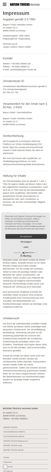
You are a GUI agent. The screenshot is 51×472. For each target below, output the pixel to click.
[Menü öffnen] (4, 4)
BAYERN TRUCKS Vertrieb (14, 450)
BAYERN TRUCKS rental (13, 445)
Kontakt (6, 457)
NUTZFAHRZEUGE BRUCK (14, 436)
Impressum (8, 462)
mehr (26, 247)
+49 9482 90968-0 (19, 418)
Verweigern (26, 242)
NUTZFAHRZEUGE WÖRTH (14, 432)
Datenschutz (8, 466)
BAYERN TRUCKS (10, 427)
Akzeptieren (26, 236)
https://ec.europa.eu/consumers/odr (26, 147)
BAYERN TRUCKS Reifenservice (16, 441)
